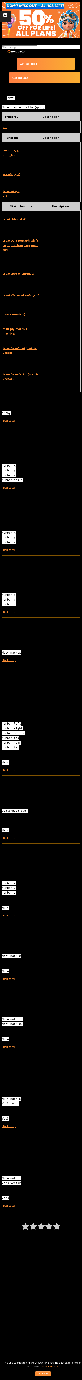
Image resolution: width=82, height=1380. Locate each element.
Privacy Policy (50, 1366)
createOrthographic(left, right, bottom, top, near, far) (21, 245)
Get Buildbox (28, 64)
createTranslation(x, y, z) (21, 295)
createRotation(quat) (18, 273)
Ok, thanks (43, 1373)
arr (5, 127)
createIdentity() (14, 219)
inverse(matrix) (14, 314)
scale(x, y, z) (11, 174)
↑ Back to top (9, 420)
